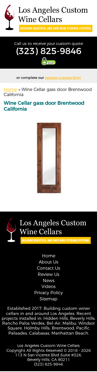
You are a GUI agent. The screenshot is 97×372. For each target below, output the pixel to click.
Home (10, 89)
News (48, 280)
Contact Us (48, 268)
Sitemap (48, 298)
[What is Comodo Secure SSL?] (48, 61)
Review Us (48, 274)
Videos (48, 286)
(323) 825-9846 (48, 51)
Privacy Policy (48, 292)
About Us (48, 262)
